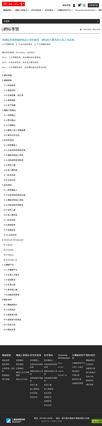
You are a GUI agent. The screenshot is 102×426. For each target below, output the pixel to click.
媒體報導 (47, 401)
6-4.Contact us (10, 260)
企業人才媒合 (77, 367)
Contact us (62, 375)
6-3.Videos (8, 255)
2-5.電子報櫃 (9, 105)
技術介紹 (89, 376)
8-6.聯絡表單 (9, 329)
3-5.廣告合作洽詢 (11, 135)
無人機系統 (34, 389)
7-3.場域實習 (9, 280)
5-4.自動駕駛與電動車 (13, 205)
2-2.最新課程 (9, 90)
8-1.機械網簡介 (10, 304)
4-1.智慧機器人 (10, 145)
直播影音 (47, 397)
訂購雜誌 (20, 368)
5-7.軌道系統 (9, 220)
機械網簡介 (90, 360)
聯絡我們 (89, 380)
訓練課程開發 (77, 383)
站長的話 (89, 364)
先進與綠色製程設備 (36, 365)
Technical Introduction (64, 356)
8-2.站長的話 (9, 309)
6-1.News (8, 245)
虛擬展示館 (90, 368)
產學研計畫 (76, 379)
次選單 (7, 21)
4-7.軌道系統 (9, 175)
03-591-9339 (46, 418)
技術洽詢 (33, 397)
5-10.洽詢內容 (10, 235)
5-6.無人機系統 (10, 215)
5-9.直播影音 (9, 230)
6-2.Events (8, 250)
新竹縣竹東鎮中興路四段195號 (75, 418)
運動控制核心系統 (36, 372)
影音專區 (48, 355)
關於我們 (90, 355)
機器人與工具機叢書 (22, 373)
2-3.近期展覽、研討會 (13, 95)
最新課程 (5, 364)
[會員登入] (74, 5)
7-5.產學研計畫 (10, 290)
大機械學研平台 (78, 356)
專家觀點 (5, 375)
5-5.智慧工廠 (9, 210)
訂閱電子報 (93, 5)
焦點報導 (5, 360)
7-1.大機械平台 (10, 270)
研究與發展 (35, 355)
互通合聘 (75, 375)
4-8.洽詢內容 (9, 180)
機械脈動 (6, 355)
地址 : (58, 418)
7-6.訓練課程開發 (11, 295)
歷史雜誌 (20, 364)
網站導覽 (67, 5)
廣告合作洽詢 (21, 379)
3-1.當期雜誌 (9, 115)
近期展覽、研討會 (8, 369)
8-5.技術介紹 (9, 324)
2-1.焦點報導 (9, 85)
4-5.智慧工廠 (9, 165)
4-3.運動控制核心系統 (13, 155)
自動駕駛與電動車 (36, 379)
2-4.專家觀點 (9, 100)
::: (3, 3)
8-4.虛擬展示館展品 (12, 319)
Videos (60, 371)
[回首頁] (81, 29)
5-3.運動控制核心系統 (13, 200)
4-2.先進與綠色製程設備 (14, 150)
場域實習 (75, 371)
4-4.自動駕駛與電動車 (13, 160)
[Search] (84, 5)
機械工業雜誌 (22, 355)
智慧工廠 (33, 385)
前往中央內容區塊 (10, 3)
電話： (37, 418)
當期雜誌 (20, 360)
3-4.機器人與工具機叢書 (14, 130)
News (60, 363)
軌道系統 (33, 393)
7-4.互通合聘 (9, 285)
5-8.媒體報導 (9, 225)
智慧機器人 (34, 360)
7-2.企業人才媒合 (11, 275)
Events (60, 367)
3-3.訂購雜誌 (9, 125)
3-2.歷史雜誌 (9, 120)
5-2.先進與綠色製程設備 (14, 195)
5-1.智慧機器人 (10, 190)
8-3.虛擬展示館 (10, 314)
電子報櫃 (5, 379)
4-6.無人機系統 (10, 170)
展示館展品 (90, 372)
